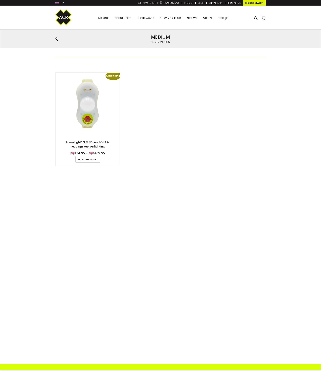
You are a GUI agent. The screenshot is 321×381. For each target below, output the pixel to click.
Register (188, 2)
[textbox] (59, 3)
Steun (207, 18)
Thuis (153, 42)
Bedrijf (223, 18)
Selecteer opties (88, 159)
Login (201, 2)
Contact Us (234, 2)
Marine (103, 18)
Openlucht (123, 18)
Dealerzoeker (171, 2)
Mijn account (216, 2)
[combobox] (59, 3)
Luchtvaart (145, 18)
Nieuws (192, 18)
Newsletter (149, 2)
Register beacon (254, 2)
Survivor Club (170, 18)
